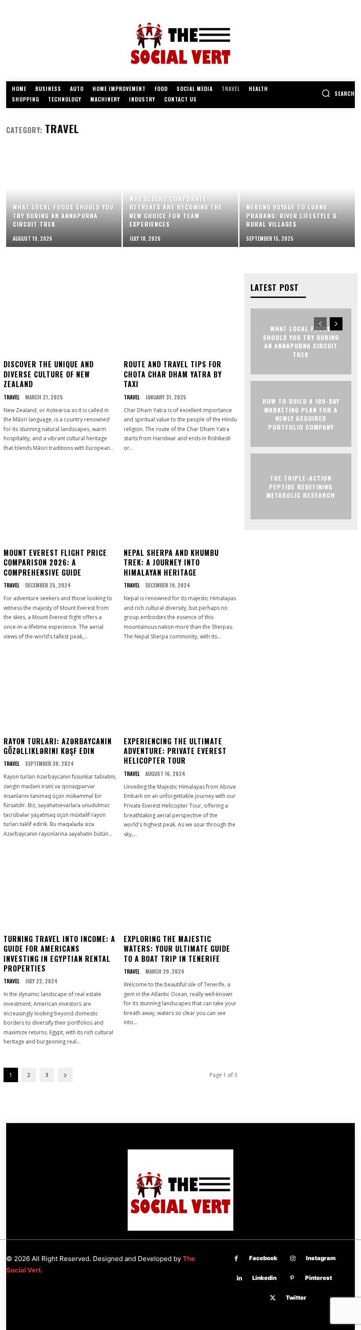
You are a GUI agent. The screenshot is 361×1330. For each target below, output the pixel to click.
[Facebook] (236, 1258)
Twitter (296, 1297)
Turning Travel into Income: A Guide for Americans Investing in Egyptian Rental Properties (59, 954)
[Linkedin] (239, 1278)
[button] (338, 93)
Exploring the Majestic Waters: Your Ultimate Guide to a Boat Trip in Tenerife (177, 949)
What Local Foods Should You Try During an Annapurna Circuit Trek (301, 341)
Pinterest (318, 1277)
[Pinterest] (292, 1278)
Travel (11, 397)
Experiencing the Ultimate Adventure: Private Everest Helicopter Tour (175, 751)
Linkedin (264, 1277)
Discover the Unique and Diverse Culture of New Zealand (49, 374)
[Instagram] (293, 1258)
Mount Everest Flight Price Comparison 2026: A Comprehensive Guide (55, 562)
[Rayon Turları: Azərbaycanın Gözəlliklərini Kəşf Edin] (60, 689)
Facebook (263, 1257)
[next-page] (65, 1075)
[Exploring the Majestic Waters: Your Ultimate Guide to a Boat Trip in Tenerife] (180, 887)
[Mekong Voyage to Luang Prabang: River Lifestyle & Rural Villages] (297, 198)
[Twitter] (272, 1298)
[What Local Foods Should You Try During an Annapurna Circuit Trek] (64, 198)
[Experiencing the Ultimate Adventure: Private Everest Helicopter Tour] (180, 689)
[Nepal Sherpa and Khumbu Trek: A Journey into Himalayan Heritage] (180, 500)
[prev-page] (320, 323)
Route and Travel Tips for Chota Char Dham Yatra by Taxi (173, 374)
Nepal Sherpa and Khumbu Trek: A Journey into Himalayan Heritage (171, 562)
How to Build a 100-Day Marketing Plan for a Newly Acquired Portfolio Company (300, 413)
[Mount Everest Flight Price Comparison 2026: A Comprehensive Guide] (60, 500)
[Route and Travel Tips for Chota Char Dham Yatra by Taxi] (180, 312)
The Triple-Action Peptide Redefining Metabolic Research (300, 486)
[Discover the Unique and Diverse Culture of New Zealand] (60, 312)
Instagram (320, 1257)
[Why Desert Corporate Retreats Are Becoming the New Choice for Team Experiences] (180, 198)
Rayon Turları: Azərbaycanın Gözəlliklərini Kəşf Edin (58, 746)
